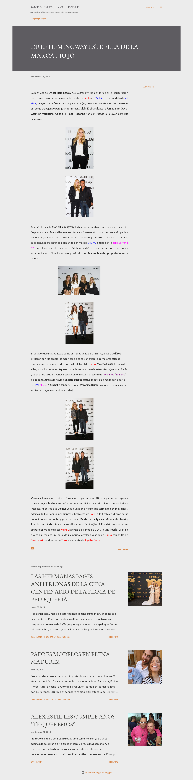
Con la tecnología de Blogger (98, 772)
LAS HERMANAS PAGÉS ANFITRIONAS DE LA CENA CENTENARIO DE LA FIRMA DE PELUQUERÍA (73, 587)
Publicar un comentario (57, 637)
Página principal (39, 18)
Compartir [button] (148, 87)
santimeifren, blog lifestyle (54, 7)
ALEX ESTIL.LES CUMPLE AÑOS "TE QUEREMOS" (73, 720)
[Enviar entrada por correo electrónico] (32, 549)
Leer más (113, 637)
